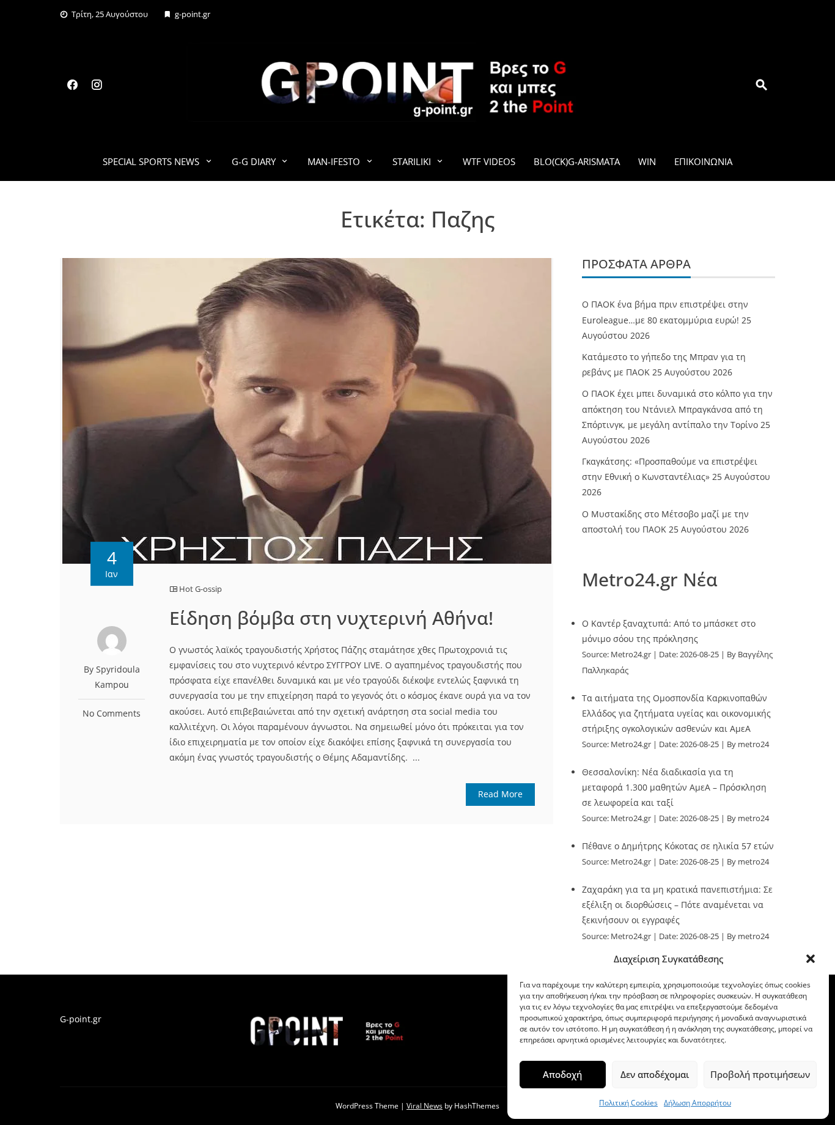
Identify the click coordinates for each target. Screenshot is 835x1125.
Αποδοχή (562, 1074)
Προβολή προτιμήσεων (760, 1074)
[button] (810, 959)
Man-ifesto (333, 161)
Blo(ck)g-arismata (577, 161)
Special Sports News (151, 161)
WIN (647, 161)
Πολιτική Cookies (628, 1102)
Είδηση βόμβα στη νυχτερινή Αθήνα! (331, 617)
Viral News (424, 1106)
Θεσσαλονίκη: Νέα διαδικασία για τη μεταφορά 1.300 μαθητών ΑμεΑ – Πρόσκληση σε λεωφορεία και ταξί (674, 787)
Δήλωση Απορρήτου (697, 1102)
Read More (500, 794)
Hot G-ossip (200, 588)
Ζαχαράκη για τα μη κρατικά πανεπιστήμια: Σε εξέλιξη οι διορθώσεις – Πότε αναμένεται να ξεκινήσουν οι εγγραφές (677, 904)
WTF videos (489, 161)
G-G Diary (254, 161)
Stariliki (411, 161)
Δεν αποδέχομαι (654, 1074)
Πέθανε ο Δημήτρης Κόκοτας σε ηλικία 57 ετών (678, 846)
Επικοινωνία (703, 161)
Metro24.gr (631, 654)
